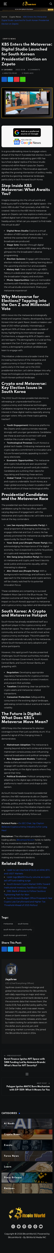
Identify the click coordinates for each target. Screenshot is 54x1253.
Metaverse (8, 924)
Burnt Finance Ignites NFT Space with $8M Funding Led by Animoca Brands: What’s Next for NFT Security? (25, 1062)
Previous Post (14, 1056)
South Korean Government (15, 935)
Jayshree (8, 70)
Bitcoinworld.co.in (26, 840)
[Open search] (51, 3)
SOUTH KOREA (23, 924)
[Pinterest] (16, 79)
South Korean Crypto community (18, 929)
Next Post (42, 1083)
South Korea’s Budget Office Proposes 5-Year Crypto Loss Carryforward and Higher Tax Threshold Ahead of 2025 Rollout (28, 901)
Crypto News (15, 17)
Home (4, 17)
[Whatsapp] (22, 79)
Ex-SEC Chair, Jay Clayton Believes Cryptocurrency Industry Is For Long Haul (24, 827)
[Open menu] (5, 3)
